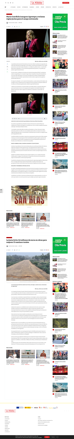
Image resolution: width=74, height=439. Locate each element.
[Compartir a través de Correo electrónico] (15, 250)
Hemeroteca (65, 2)
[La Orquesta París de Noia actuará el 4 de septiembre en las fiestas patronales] (60, 370)
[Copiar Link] (17, 250)
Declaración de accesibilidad (42, 425)
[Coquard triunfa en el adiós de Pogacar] (60, 307)
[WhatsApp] (7, 295)
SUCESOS (18, 7)
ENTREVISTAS (48, 7)
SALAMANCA (32, 7)
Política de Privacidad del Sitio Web (44, 422)
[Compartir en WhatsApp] (19, 250)
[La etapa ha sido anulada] (60, 355)
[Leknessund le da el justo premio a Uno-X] (60, 323)
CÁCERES (37, 7)
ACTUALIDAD (13, 7)
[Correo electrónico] (7, 290)
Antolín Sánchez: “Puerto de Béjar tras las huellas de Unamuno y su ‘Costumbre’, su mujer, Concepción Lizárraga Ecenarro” (12, 225)
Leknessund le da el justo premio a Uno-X (60, 107)
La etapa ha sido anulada (60, 138)
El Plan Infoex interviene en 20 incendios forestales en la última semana (61, 171)
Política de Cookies (41, 423)
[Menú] (5, 7)
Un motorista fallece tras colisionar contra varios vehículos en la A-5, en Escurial (62, 47)
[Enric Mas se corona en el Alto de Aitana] (55, 265)
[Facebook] (7, 287)
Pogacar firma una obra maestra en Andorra (60, 123)
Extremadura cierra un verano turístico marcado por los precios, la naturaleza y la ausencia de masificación (62, 36)
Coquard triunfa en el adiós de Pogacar (61, 91)
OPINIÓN (42, 7)
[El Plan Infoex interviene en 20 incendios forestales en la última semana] (60, 387)
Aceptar (47, 437)
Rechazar (53, 437)
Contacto (39, 418)
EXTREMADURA (25, 7)
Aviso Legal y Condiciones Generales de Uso (45, 420)
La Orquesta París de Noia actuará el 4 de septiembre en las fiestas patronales (61, 154)
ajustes (40, 437)
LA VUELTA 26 (60, 7)
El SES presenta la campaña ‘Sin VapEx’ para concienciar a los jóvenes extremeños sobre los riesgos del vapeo (27, 225)
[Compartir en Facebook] (12, 250)
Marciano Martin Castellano (14, 22)
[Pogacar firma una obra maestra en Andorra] (60, 339)
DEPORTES (55, 7)
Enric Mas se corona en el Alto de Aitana (62, 41)
